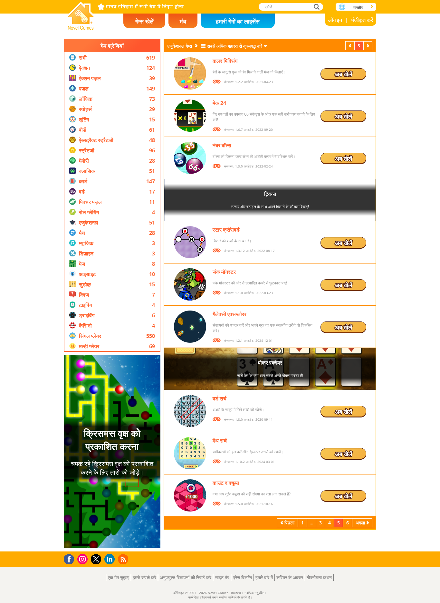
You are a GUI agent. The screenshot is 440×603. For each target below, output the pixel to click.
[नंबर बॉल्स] (190, 158)
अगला (368, 46)
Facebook (70, 558)
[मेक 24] (190, 116)
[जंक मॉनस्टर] (190, 284)
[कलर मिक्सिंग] (190, 73)
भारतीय (358, 7)
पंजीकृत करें (362, 20)
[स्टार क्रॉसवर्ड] (190, 242)
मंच (183, 21)
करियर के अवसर (289, 577)
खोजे (317, 6)
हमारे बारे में (264, 577)
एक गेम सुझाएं (118, 577)
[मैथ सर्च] (190, 453)
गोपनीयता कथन (319, 577)
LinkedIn (111, 559)
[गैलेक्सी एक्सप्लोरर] (190, 327)
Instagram (83, 558)
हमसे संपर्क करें (144, 577)
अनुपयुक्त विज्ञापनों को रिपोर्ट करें (185, 577)
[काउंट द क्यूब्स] (190, 495)
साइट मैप (222, 577)
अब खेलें (343, 74)
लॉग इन (335, 20)
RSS (123, 559)
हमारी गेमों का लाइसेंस (238, 21)
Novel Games (81, 14)
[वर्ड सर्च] (190, 411)
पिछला (350, 46)
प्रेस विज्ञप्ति (242, 577)
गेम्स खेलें (144, 21)
